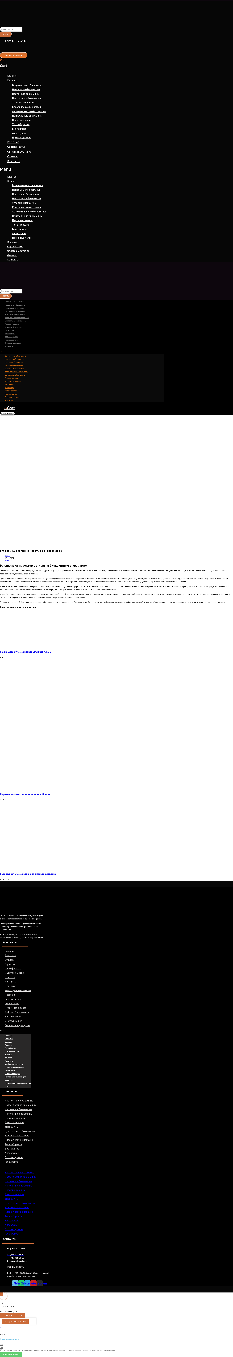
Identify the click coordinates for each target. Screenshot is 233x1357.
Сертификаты (16, 146)
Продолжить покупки (15, 1321)
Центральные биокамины (27, 115)
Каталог (12, 80)
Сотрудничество (14, 972)
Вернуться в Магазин (12, 1315)
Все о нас (13, 142)
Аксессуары (19, 133)
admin (7, 555)
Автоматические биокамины (29, 111)
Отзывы (12, 156)
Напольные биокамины (26, 89)
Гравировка (11, 1161)
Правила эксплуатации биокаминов (13, 999)
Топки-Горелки (20, 124)
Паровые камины (22, 120)
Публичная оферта (15, 1007)
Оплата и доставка (19, 151)
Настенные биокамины (25, 93)
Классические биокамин (26, 107)
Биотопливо (19, 128)
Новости (8, 560)
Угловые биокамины (24, 102)
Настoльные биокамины (26, 98)
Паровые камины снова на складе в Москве (25, 794)
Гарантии (10, 964)
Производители (21, 137)
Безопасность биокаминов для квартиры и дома (28, 873)
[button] (13, 55)
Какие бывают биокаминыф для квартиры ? (25, 651)
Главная (12, 75)
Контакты (13, 161)
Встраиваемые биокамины (27, 85)
